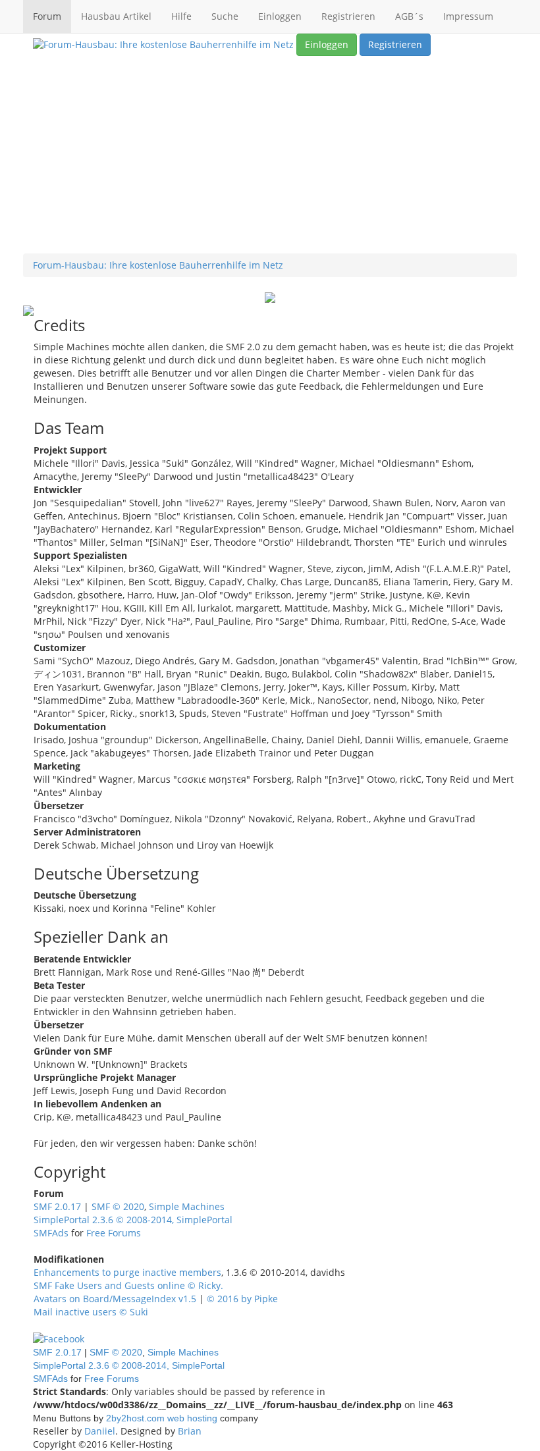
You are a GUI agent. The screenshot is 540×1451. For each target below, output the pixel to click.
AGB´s (409, 16)
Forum (47, 16)
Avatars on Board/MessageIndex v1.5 (115, 1298)
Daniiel (99, 1431)
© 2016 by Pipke (242, 1298)
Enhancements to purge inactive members (127, 1272)
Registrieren (348, 16)
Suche (224, 16)
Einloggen (280, 16)
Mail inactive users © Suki (91, 1312)
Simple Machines (187, 1206)
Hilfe (181, 16)
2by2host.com (135, 1418)
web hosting (192, 1418)
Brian (190, 1431)
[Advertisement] (270, 155)
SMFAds (51, 1233)
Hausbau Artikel (116, 16)
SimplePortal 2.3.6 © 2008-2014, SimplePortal (133, 1219)
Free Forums (113, 1233)
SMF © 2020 (118, 1206)
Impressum (468, 16)
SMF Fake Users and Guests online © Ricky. (128, 1285)
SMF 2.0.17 (57, 1206)
